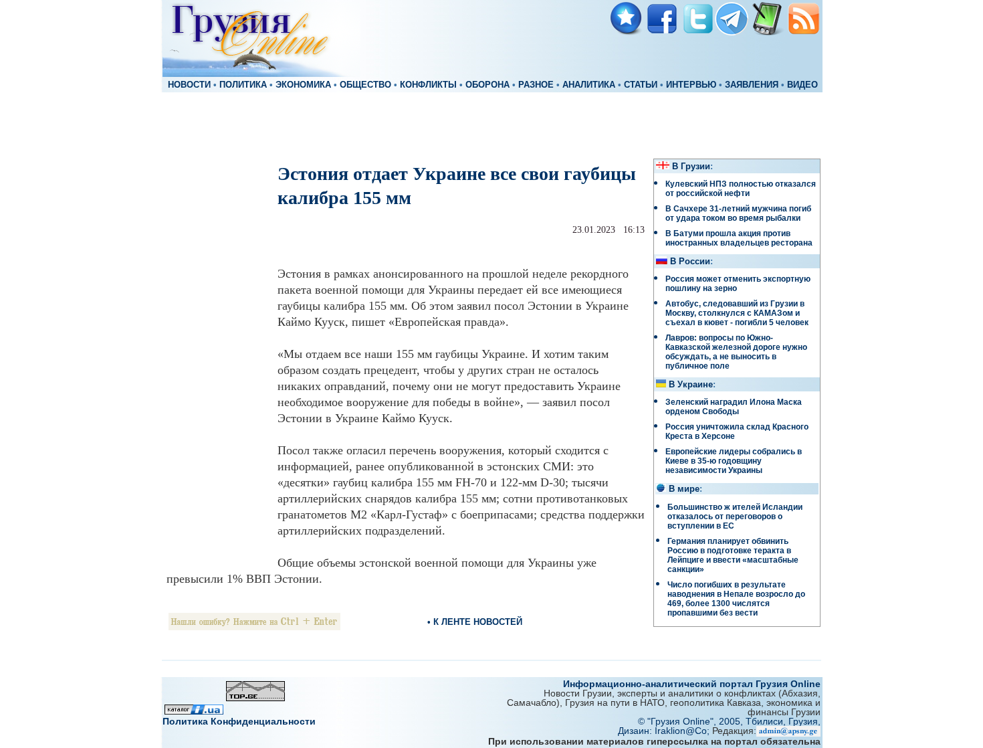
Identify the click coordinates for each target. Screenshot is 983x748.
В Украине (691, 384)
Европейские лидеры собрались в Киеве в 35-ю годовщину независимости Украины (733, 461)
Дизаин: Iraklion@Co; (665, 730)
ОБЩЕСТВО (365, 85)
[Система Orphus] (254, 626)
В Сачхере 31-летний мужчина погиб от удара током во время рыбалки (738, 213)
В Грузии (691, 166)
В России (690, 261)
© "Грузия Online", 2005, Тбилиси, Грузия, (729, 721)
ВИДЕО (802, 85)
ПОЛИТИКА (243, 85)
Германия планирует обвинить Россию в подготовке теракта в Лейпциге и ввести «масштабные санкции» (732, 555)
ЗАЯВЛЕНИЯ (751, 85)
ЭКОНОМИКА (303, 85)
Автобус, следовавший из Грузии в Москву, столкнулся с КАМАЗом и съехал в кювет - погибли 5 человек (736, 313)
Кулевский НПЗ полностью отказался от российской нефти (740, 188)
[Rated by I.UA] (194, 711)
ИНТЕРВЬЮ (691, 85)
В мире (684, 489)
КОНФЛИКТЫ (428, 85)
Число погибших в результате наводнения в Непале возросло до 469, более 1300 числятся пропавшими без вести (736, 599)
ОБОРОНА (487, 85)
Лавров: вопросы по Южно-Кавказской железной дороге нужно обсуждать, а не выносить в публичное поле (736, 352)
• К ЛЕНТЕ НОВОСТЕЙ (474, 622)
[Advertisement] (491, 124)
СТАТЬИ (640, 85)
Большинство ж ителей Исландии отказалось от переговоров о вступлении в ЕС (734, 516)
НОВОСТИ (189, 85)
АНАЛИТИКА (588, 85)
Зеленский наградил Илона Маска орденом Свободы (733, 406)
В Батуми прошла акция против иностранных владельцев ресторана (738, 238)
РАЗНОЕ (536, 85)
